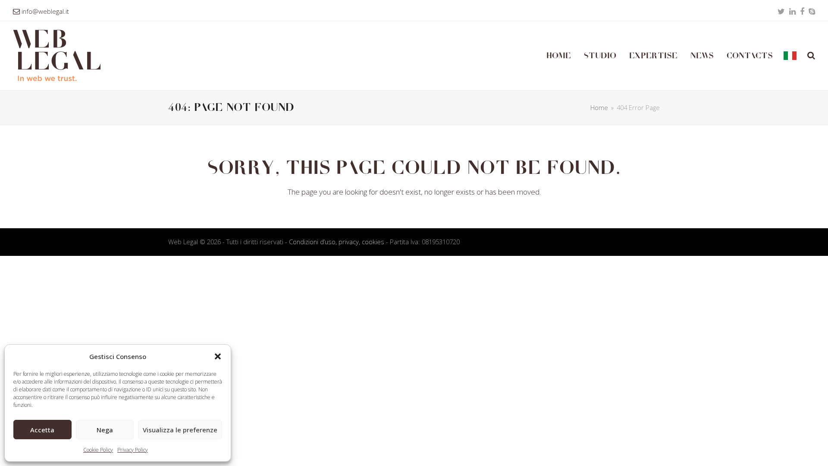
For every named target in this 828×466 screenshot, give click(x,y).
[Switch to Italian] (790, 55)
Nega (105, 429)
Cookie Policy (98, 449)
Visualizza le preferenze (180, 429)
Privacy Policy (132, 449)
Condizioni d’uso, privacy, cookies (336, 241)
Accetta (42, 429)
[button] (217, 356)
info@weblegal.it (45, 11)
